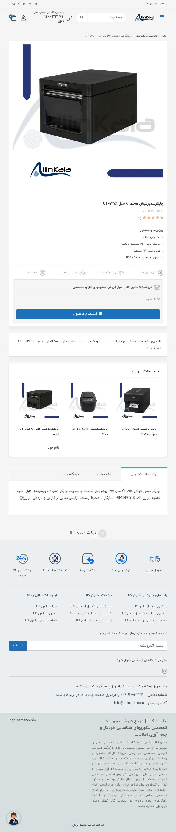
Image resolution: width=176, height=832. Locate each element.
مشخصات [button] (104, 474)
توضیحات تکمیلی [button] (144, 474)
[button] (23, 17)
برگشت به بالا (83, 533)
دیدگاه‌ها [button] (72, 474)
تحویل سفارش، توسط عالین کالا (145, 620)
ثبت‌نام (18, 645)
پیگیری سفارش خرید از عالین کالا (144, 613)
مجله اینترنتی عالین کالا (41, 620)
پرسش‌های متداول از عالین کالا (91, 606)
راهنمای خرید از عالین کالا (150, 606)
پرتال (75, 825)
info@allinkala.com (129, 703)
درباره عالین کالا (46, 606)
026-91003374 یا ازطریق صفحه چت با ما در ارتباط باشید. (99, 694)
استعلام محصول (85, 314)
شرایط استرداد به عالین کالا (94, 620)
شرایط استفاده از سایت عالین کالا (89, 613)
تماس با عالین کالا (45, 613)
